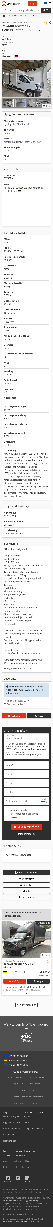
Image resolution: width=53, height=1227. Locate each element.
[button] (50, 3)
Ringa (40, 715)
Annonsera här (27, 1004)
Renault (8, 133)
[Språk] (45, 3)
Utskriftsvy (27, 878)
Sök (47, 10)
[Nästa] (48, 84)
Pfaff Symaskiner (15, 1077)
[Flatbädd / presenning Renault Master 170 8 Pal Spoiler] (26, 939)
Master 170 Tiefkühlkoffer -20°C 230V (23, 141)
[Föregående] (4, 84)
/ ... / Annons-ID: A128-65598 (18, 15)
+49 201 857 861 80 (18, 1056)
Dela (27, 891)
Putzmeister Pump (36, 1077)
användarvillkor (27, 1221)
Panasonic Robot (26, 1090)
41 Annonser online (14, 703)
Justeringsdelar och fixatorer (26, 1103)
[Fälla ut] (26, 993)
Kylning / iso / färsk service (17, 124)
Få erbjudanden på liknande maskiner (23, 815)
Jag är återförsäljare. (19, 809)
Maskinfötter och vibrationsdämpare (26, 1096)
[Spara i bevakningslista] (46, 23)
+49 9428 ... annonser (20, 854)
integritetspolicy (10, 1221)
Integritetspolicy (26, 833)
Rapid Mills (18, 1083)
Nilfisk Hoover (34, 1083)
